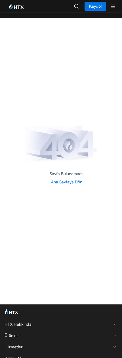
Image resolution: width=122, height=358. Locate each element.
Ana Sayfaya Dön (66, 182)
